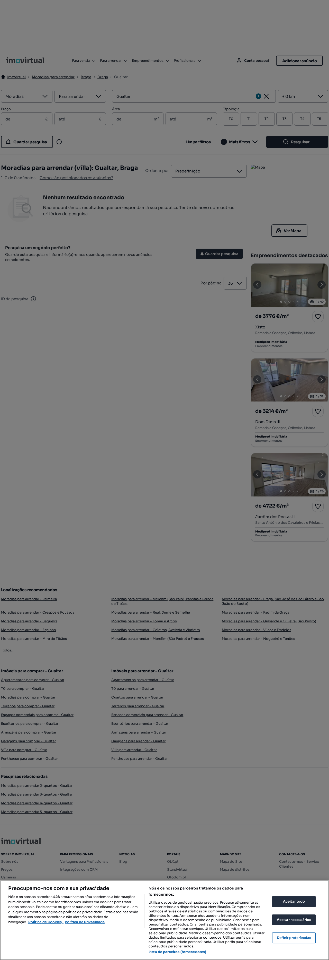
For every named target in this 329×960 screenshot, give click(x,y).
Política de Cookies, (45, 922)
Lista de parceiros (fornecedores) (177, 952)
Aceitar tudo (294, 901)
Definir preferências (294, 938)
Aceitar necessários (294, 920)
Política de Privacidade (85, 922)
